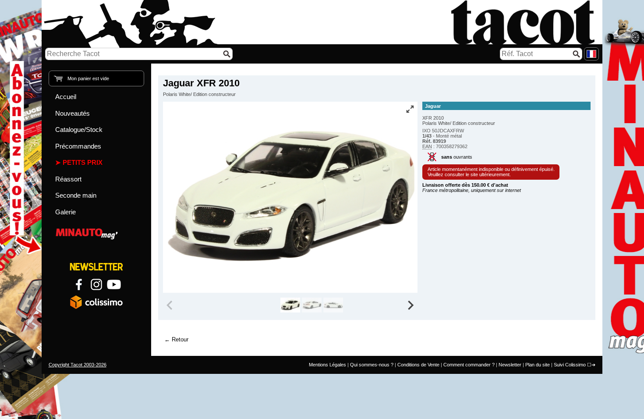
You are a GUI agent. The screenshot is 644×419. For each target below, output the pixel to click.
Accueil (65, 96)
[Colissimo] (96, 302)
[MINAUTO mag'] (97, 232)
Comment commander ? (469, 364)
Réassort (68, 179)
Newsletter (510, 364)
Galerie (65, 212)
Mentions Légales (327, 364)
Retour (180, 339)
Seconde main (75, 195)
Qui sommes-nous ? (371, 364)
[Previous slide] (170, 305)
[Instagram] (96, 284)
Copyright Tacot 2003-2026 (77, 364)
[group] (290, 305)
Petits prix (83, 162)
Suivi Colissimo (570, 364)
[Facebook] (79, 284)
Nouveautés (72, 113)
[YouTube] (114, 284)
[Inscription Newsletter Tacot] (96, 267)
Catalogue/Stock (79, 129)
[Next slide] (410, 305)
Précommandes (78, 146)
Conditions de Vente (418, 364)
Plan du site (537, 364)
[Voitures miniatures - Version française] (591, 54)
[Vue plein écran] (410, 109)
